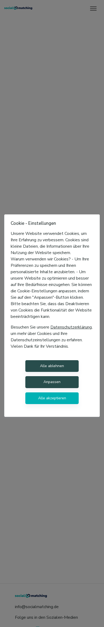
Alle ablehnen (52, 365)
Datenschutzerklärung (71, 327)
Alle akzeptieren (52, 398)
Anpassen (52, 381)
